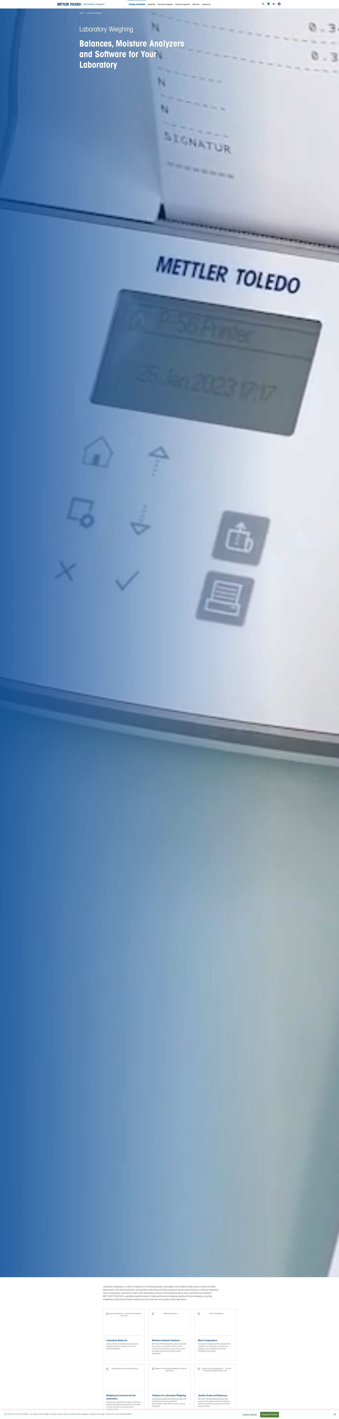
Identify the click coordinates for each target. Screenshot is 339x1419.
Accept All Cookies (269, 1415)
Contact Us (206, 4)
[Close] (335, 1414)
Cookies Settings (250, 1415)
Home (81, 13)
